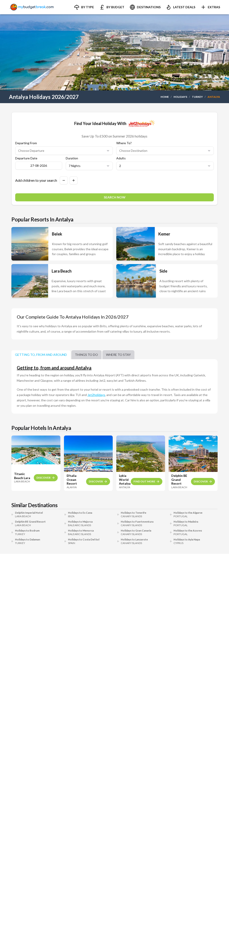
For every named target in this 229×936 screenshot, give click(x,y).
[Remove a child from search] (64, 180)
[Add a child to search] (74, 180)
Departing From (26, 143)
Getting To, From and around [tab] (41, 354)
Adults (121, 158)
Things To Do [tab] (86, 354)
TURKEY (197, 96)
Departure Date (26, 158)
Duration (72, 158)
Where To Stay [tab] (118, 354)
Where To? (124, 143)
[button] (84, 7)
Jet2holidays (96, 395)
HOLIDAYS (180, 96)
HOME (165, 96)
